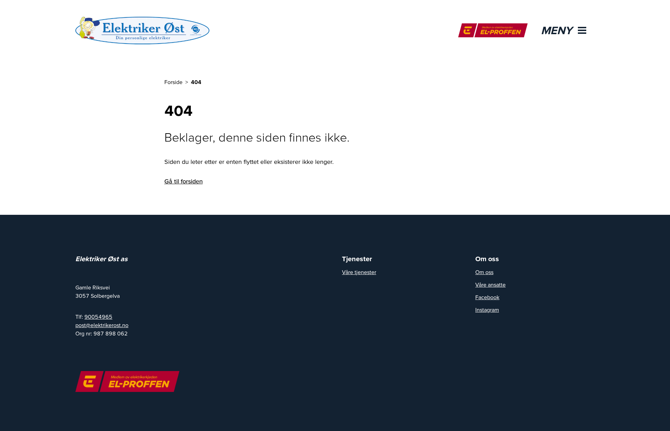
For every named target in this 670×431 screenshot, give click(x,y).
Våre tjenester (359, 272)
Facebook (487, 297)
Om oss (484, 272)
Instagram (487, 310)
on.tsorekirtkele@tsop (101, 325)
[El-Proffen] (493, 30)
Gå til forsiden (183, 181)
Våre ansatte (490, 284)
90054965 (98, 316)
